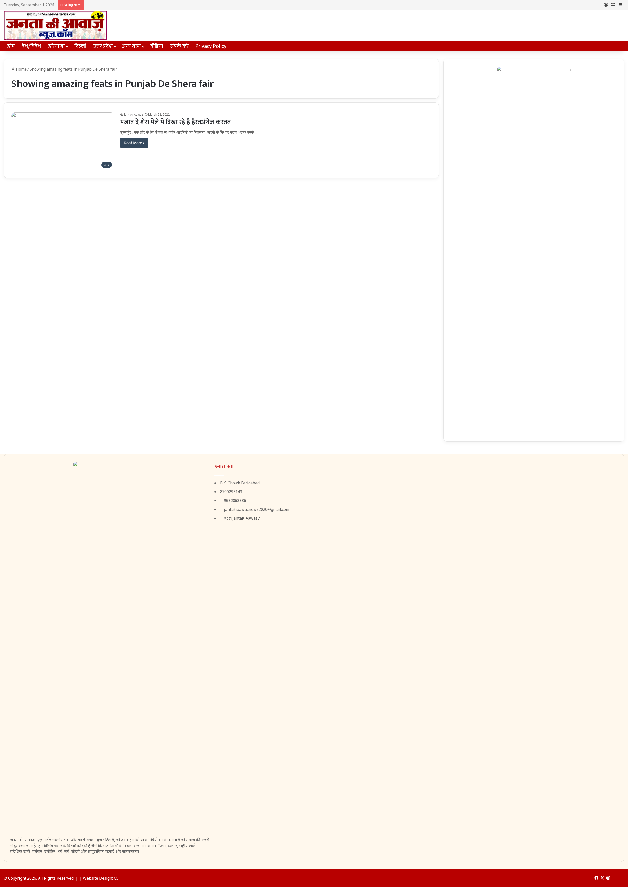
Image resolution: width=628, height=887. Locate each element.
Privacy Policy (211, 46)
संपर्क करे (179, 46)
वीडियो (156, 46)
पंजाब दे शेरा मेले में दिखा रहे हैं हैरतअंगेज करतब (175, 122)
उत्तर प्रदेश (103, 46)
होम (11, 46)
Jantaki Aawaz (133, 114)
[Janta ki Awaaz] (55, 25)
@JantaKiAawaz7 (244, 518)
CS (116, 878)
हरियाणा (56, 46)
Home (21, 69)
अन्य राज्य (131, 46)
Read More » (134, 143)
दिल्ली (80, 46)
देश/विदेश (31, 46)
